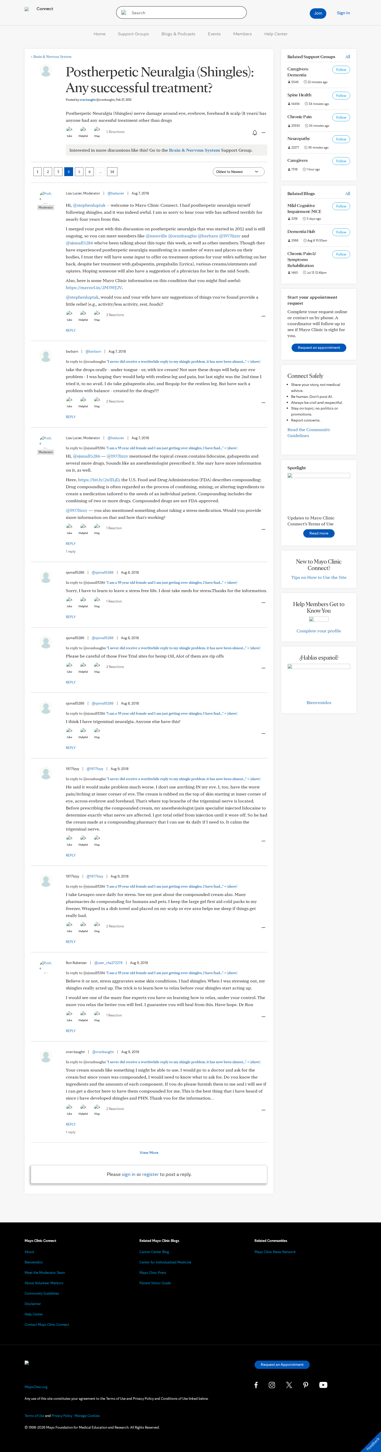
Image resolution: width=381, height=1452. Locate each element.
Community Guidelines (42, 1293)
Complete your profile (319, 630)
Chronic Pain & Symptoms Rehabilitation (301, 259)
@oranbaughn (182, 235)
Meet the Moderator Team (45, 1272)
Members (242, 33)
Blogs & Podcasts (178, 33)
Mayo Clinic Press (152, 1272)
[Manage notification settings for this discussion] (254, 132)
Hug (97, 136)
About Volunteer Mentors (44, 1283)
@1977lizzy (230, 235)
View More (149, 1152)
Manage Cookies (87, 1416)
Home (99, 33)
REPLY (71, 330)
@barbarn (208, 235)
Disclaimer (33, 1304)
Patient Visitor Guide (155, 1283)
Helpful (83, 136)
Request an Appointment (282, 1364)
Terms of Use (34, 1416)
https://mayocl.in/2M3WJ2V (94, 287)
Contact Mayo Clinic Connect (47, 1324)
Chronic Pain (299, 116)
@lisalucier (116, 193)
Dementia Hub (301, 231)
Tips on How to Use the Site (319, 577)
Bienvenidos (319, 702)
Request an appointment (319, 347)
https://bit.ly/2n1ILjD (98, 479)
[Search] (122, 12)
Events (214, 33)
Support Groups (133, 33)
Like (69, 136)
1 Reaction (114, 528)
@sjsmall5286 (79, 242)
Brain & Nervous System (51, 57)
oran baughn (97, 100)
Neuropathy (298, 138)
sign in (129, 1174)
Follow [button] (341, 70)
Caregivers (297, 160)
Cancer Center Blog (154, 1252)
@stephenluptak (89, 205)
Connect (44, 8)
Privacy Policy (62, 1416)
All (347, 56)
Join (318, 13)
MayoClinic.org (36, 1387)
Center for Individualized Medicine (165, 1262)
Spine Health (299, 94)
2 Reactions (115, 315)
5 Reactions (115, 132)
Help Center (276, 33)
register (150, 1174)
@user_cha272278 (108, 963)
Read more (318, 533)
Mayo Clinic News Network (275, 1252)
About (29, 1252)
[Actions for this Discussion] (263, 133)
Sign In (343, 12)
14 (112, 172)
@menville (156, 235)
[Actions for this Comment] (263, 316)
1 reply (70, 551)
